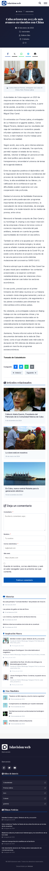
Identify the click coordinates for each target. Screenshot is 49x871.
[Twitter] (9, 768)
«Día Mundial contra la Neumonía (20, 721)
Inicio (20, 11)
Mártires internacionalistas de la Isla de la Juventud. (21, 624)
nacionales (30, 11)
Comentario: (8, 512)
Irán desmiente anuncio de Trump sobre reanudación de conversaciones (22, 849)
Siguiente (30, 373)
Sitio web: (7, 553)
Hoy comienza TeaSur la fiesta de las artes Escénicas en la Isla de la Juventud (24, 825)
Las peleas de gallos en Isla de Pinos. (16, 609)
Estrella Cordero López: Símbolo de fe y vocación (27, 639)
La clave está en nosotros (16, 453)
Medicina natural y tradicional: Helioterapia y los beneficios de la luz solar (24, 834)
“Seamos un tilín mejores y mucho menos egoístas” (27, 696)
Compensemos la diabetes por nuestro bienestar (26, 704)
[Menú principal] (45, 3)
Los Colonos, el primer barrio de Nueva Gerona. (19, 617)
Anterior (18, 373)
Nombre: (7, 534)
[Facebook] (4, 768)
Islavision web (14, 3)
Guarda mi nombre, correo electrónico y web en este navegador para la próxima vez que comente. (23, 569)
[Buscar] (40, 3)
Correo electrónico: (11, 544)
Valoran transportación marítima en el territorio (18, 841)
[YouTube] (15, 768)
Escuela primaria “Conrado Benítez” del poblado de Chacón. (24, 602)
